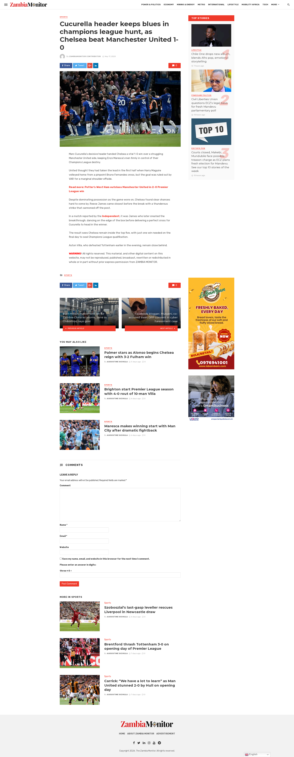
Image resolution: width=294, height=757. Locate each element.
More (274, 4)
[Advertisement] (211, 226)
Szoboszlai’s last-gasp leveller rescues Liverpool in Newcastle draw (138, 609)
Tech (265, 4)
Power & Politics (151, 4)
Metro (201, 4)
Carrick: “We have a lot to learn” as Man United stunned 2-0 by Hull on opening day (140, 685)
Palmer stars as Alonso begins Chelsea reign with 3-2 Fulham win (139, 355)
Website (64, 547)
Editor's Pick (198, 148)
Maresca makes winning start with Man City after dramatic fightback (139, 428)
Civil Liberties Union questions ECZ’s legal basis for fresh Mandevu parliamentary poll (209, 104)
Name (63, 525)
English (253, 754)
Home (122, 733)
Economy (169, 4)
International (216, 4)
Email (63, 536)
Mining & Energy (186, 4)
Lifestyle (233, 4)
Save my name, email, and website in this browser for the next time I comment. (106, 559)
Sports (64, 17)
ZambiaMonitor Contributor (85, 56)
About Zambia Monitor (140, 733)
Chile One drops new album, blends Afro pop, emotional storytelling (210, 57)
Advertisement (165, 733)
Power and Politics (201, 95)
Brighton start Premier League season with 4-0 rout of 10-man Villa (139, 391)
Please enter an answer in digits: (78, 565)
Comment (65, 485)
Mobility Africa (250, 4)
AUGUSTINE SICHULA (117, 362)
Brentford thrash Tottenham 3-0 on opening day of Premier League (136, 646)
